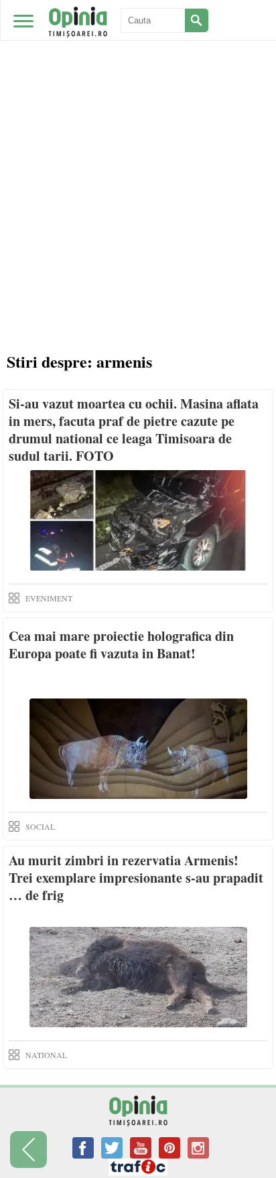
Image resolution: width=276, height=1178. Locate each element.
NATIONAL (46, 1054)
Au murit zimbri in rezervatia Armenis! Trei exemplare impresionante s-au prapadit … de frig (136, 878)
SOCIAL (40, 826)
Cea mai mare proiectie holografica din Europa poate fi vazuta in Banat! (121, 644)
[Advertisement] (138, 198)
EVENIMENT (48, 598)
